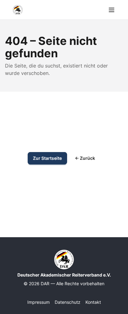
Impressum (38, 302)
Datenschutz (67, 302)
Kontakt (93, 302)
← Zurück (85, 158)
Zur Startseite (47, 158)
